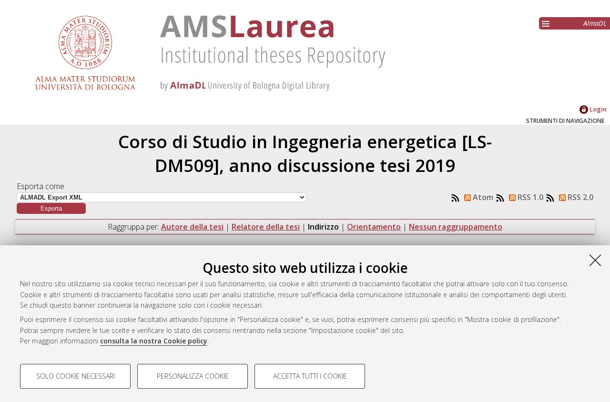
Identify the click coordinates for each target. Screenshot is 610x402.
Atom (482, 197)
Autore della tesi (192, 226)
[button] (51, 208)
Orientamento (374, 226)
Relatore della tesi (266, 226)
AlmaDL (595, 23)
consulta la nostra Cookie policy (153, 340)
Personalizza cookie (193, 376)
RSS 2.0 (579, 197)
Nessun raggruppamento (455, 226)
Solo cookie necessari (75, 376)
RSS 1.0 (529, 197)
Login (597, 109)
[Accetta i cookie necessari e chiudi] (595, 260)
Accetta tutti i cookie (310, 376)
